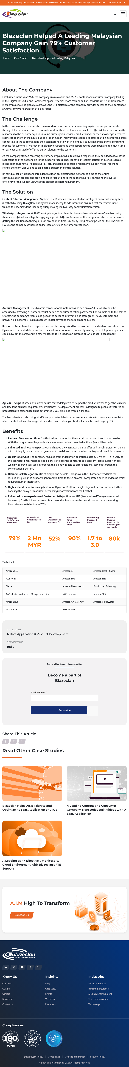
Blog (47, 983)
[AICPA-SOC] (54, 1038)
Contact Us (7, 1004)
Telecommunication (98, 999)
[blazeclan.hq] (30, 967)
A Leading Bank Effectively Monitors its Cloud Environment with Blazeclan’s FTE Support (31, 864)
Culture (6, 988)
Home (6, 58)
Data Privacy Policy (33, 1056)
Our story (6, 983)
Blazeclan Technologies (52, 1062)
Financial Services (97, 983)
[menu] (123, 13)
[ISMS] (32, 1038)
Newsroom (7, 999)
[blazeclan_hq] (38, 967)
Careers (6, 994)
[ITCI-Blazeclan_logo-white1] (18, 950)
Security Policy (97, 1056)
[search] (115, 14)
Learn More (113, 3)
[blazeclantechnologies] (14, 967)
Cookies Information (75, 1056)
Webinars (50, 999)
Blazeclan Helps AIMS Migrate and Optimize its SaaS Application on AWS (29, 807)
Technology (94, 1004)
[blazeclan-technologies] (5, 967)
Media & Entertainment (100, 994)
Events (48, 994)
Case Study (50, 988)
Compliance (54, 1056)
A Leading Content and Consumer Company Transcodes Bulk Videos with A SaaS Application (96, 809)
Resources (50, 1004)
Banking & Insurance (98, 988)
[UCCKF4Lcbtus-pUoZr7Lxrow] (22, 967)
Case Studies (21, 58)
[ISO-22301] (10, 1038)
